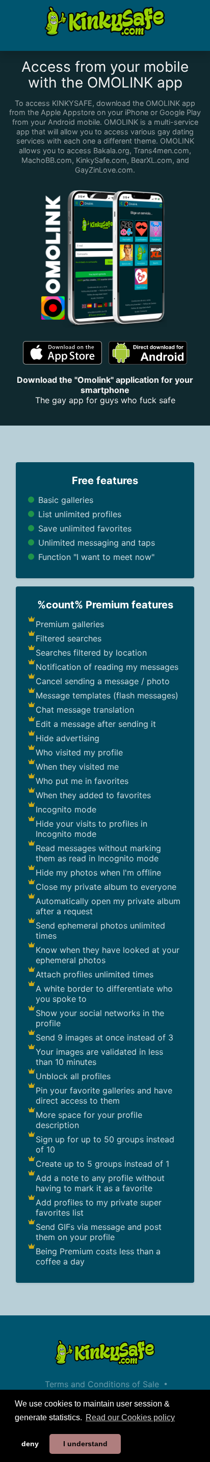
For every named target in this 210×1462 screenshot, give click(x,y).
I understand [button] (85, 1444)
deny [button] (30, 1444)
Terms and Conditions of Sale (102, 1384)
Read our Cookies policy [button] (130, 1417)
